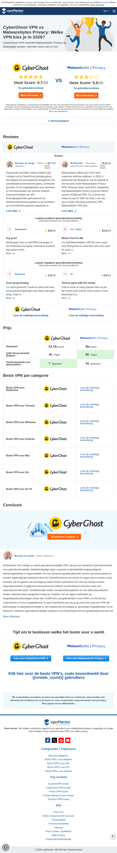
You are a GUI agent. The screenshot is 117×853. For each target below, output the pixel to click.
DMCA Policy (58, 835)
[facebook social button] (47, 740)
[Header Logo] (12, 11)
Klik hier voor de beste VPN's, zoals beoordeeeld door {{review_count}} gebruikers (58, 675)
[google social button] (61, 740)
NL (105, 11)
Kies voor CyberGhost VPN (30, 658)
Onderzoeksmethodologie (58, 839)
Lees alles (12, 211)
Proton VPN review (58, 791)
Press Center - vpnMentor (58, 831)
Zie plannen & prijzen (63, 537)
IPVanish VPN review (58, 799)
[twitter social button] (54, 740)
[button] (5, 847)
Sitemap (58, 827)
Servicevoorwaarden (58, 823)
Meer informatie (30, 95)
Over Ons (59, 812)
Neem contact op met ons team (58, 816)
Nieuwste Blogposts (58, 755)
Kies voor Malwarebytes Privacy (85, 658)
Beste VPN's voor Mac (58, 763)
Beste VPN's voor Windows (58, 759)
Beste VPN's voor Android (58, 771)
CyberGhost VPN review (58, 787)
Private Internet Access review (58, 795)
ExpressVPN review (58, 783)
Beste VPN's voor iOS (58, 767)
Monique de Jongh (25, 163)
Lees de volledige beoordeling (30, 315)
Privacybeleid (58, 819)
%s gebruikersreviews (31, 88)
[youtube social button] (67, 740)
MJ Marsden (77, 163)
